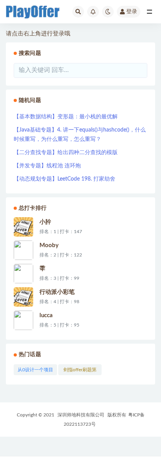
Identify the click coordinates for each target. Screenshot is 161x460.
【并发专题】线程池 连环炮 (47, 166)
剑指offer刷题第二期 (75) (80, 371)
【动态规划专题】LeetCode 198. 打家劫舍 (64, 179)
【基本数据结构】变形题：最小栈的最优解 (66, 116)
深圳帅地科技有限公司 (80, 415)
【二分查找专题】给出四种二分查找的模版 (66, 152)
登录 (131, 11)
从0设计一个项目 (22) (35, 371)
